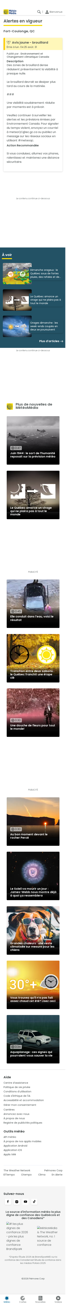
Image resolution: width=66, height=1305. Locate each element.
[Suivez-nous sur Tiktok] (34, 1202)
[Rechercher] (39, 12)
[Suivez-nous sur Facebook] (8, 1202)
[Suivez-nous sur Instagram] (16, 1202)
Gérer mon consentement (20, 1104)
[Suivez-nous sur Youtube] (25, 1202)
